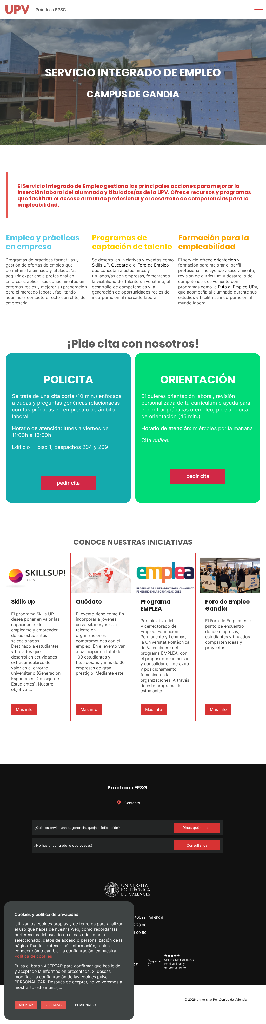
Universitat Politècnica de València (221, 999)
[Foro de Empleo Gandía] (230, 573)
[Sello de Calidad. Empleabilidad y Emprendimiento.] (171, 968)
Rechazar (53, 1005)
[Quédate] (100, 573)
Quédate (119, 265)
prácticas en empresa (42, 242)
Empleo (20, 238)
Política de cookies (33, 956)
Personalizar (87, 1005)
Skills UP (100, 265)
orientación (225, 259)
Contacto (131, 803)
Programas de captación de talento (132, 242)
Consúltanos (197, 845)
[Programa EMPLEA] (165, 573)
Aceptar (26, 1005)
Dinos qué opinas (196, 827)
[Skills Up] (36, 573)
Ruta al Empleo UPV (237, 286)
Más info (24, 709)
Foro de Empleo (153, 265)
